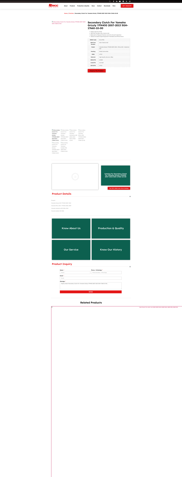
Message (62, 281)
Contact (99, 6)
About (65, 6)
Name (62, 270)
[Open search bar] (110, 1)
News (93, 6)
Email (61, 275)
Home (65, 13)
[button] (75, 176)
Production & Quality (83, 6)
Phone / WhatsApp (96, 270)
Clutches (71, 13)
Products (72, 6)
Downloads (107, 6)
